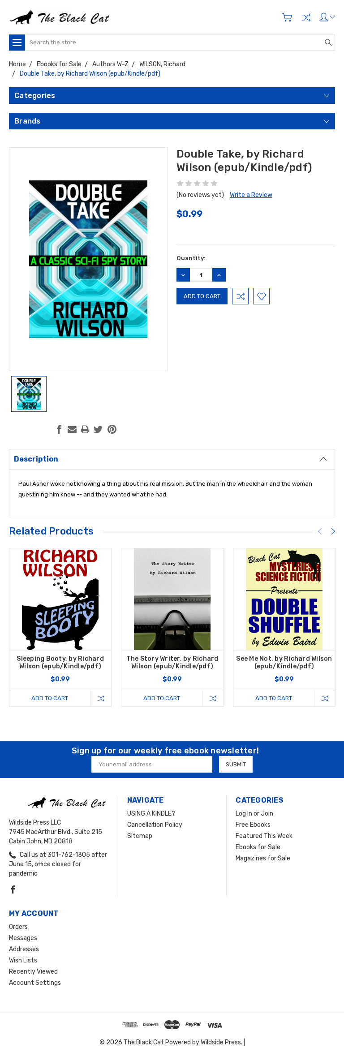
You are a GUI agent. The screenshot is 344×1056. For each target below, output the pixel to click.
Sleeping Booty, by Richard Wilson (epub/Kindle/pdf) (60, 662)
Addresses (24, 949)
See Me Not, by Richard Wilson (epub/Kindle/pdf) (284, 662)
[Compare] (306, 17)
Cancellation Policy (154, 825)
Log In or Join (254, 813)
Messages (23, 938)
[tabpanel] (60, 627)
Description (36, 459)
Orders (18, 927)
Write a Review (251, 195)
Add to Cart (49, 698)
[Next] (333, 531)
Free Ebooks (253, 825)
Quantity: (191, 258)
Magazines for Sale (263, 858)
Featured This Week (264, 836)
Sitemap (139, 836)
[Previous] (320, 531)
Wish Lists (23, 960)
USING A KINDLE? (151, 813)
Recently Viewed (33, 971)
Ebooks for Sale (258, 847)
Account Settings (35, 983)
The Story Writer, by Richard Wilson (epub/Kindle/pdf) (172, 662)
